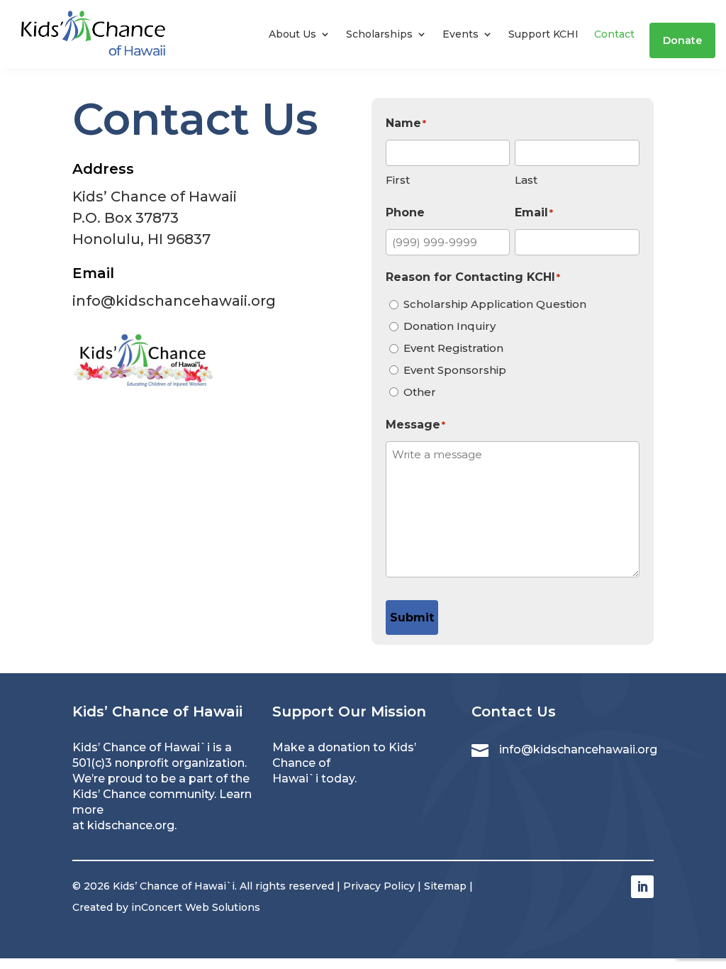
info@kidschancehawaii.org (174, 300)
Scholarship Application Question (494, 304)
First (398, 180)
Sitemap (445, 886)
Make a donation (321, 747)
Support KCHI (543, 34)
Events (460, 34)
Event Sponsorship (454, 370)
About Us (292, 34)
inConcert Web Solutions (195, 907)
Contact (614, 34)
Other (419, 392)
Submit (412, 617)
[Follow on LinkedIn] (642, 886)
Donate (682, 40)
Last (526, 180)
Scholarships (379, 34)
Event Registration (453, 348)
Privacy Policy (379, 886)
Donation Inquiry (449, 326)
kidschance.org (130, 825)
